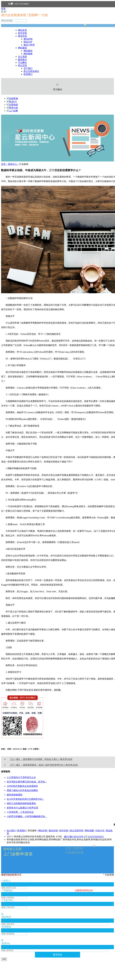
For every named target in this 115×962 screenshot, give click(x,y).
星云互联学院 (76, 830)
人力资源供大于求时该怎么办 (21, 777)
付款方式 (99, 830)
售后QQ (13, 101)
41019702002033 (95, 836)
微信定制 (28, 39)
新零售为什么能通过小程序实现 (22, 808)
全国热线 (13, 104)
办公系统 (22, 56)
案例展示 (22, 59)
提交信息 (57, 954)
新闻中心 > (13, 164)
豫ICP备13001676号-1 (74, 836)
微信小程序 (29, 45)
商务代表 (13, 107)
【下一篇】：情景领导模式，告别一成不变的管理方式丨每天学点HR (44, 765)
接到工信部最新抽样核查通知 (21, 803)
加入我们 (11, 830)
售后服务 (32, 830)
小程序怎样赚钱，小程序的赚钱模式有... (27, 816)
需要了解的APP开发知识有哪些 (22, 790)
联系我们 (28, 74)
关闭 (4, 959)
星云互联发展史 (31, 71)
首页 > (4, 164)
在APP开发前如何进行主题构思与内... (25, 799)
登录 (3, 8)
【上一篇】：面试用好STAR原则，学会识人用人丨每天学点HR (41, 759)
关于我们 (28, 68)
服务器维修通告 (14, 795)
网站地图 (89, 830)
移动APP (28, 42)
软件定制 (22, 33)
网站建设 (22, 48)
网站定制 (42, 830)
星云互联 (22, 65)
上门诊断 (13, 111)
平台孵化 (22, 62)
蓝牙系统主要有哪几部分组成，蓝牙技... (27, 782)
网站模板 (28, 53)
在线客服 (13, 98)
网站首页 (22, 30)
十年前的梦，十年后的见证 (20, 812)
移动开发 (22, 36)
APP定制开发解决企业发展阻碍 (22, 786)
